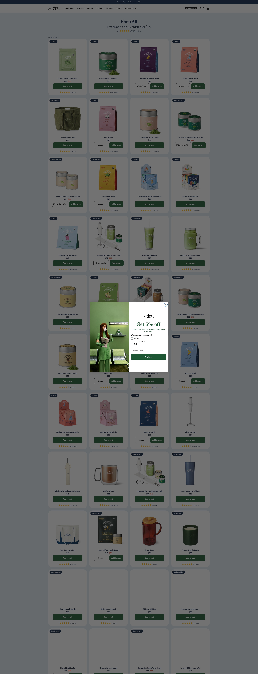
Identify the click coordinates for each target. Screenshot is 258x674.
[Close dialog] (165, 304)
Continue (148, 357)
